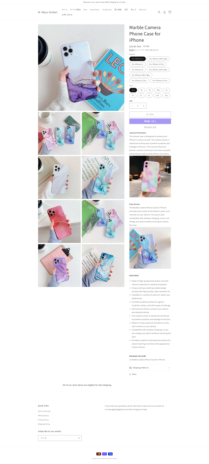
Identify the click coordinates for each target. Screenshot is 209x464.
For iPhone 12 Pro (160, 80)
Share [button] (134, 374)
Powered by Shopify (111, 458)
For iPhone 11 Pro (139, 80)
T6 (142, 90)
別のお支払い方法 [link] (150, 127)
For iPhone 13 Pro (156, 64)
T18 (158, 90)
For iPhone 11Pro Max (158, 70)
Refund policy (43, 415)
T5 (133, 95)
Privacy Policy (43, 420)
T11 (133, 90)
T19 (157, 95)
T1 (166, 90)
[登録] (78, 438)
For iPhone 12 (137, 59)
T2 (149, 95)
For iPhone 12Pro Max (141, 75)
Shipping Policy (44, 424)
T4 (150, 90)
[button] (159, 12)
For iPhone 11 (137, 64)
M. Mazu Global (101, 458)
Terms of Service (44, 411)
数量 (131, 101)
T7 (141, 95)
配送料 (131, 50)
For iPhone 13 (137, 70)
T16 (166, 95)
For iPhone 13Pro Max (158, 59)
